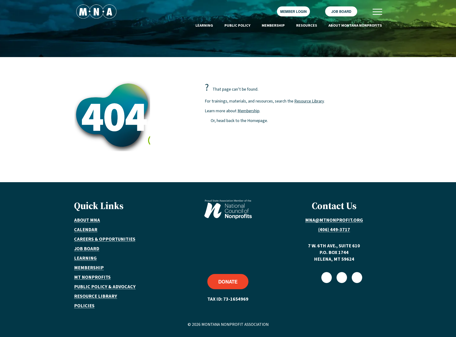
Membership (273, 25)
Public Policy (237, 25)
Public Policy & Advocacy (105, 286)
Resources (306, 25)
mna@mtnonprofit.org (334, 220)
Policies (84, 306)
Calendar (85, 229)
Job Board (341, 11)
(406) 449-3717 (334, 229)
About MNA (87, 220)
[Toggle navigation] (377, 12)
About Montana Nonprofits (355, 25)
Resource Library (309, 101)
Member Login (293, 11)
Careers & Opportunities (104, 239)
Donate (228, 281)
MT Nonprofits (92, 277)
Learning (204, 25)
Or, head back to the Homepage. (239, 121)
